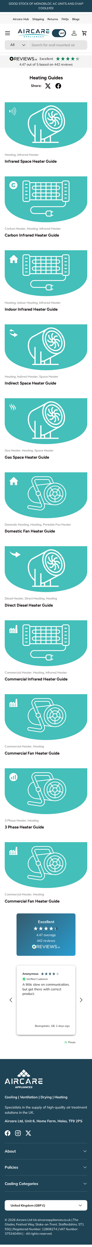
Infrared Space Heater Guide (31, 161)
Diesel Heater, (15, 598)
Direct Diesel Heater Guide (29, 605)
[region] (46, 1000)
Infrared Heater (28, 154)
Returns (52, 19)
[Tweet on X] (48, 86)
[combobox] (46, 45)
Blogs (75, 19)
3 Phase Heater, (16, 820)
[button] (84, 33)
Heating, (11, 154)
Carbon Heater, (16, 228)
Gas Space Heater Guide (27, 457)
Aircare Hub (21, 19)
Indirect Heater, (28, 376)
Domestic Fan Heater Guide (30, 531)
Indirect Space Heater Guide (30, 383)
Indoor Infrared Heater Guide (31, 309)
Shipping (38, 19)
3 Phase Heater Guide (24, 827)
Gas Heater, (13, 450)
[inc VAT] (59, 33)
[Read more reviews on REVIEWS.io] (46, 947)
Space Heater (48, 376)
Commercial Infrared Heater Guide (36, 679)
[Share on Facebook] (58, 86)
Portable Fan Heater (57, 524)
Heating (51, 598)
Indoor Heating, (28, 302)
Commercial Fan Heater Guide (32, 753)
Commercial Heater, (19, 672)
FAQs (65, 19)
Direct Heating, (35, 598)
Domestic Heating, (17, 524)
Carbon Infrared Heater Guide (32, 235)
